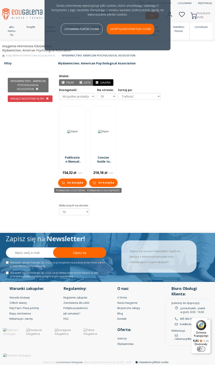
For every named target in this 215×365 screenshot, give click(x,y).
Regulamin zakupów (75, 297)
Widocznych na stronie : (74, 205)
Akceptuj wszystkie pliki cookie (130, 29)
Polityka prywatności (75, 308)
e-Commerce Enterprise (69, 362)
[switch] (201, 349)
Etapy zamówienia (20, 313)
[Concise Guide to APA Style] (103, 131)
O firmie (122, 297)
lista (86, 82)
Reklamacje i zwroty (21, 319)
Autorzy (122, 338)
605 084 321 (187, 319)
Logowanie (185, 3)
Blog (120, 313)
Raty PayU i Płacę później (24, 308)
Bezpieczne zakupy (128, 308)
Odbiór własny (18, 303)
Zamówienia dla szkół (76, 303)
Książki (31, 27)
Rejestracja (205, 3)
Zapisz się (79, 253)
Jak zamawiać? (71, 313)
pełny (70, 82)
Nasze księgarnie (127, 303)
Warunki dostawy (19, 297)
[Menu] (208, 320)
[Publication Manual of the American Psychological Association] (72, 131)
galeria (105, 82)
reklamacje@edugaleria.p (190, 339)
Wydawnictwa (125, 344)
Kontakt (121, 319)
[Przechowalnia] (182, 14)
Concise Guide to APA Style (103, 161)
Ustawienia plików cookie (81, 29)
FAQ (65, 319)
